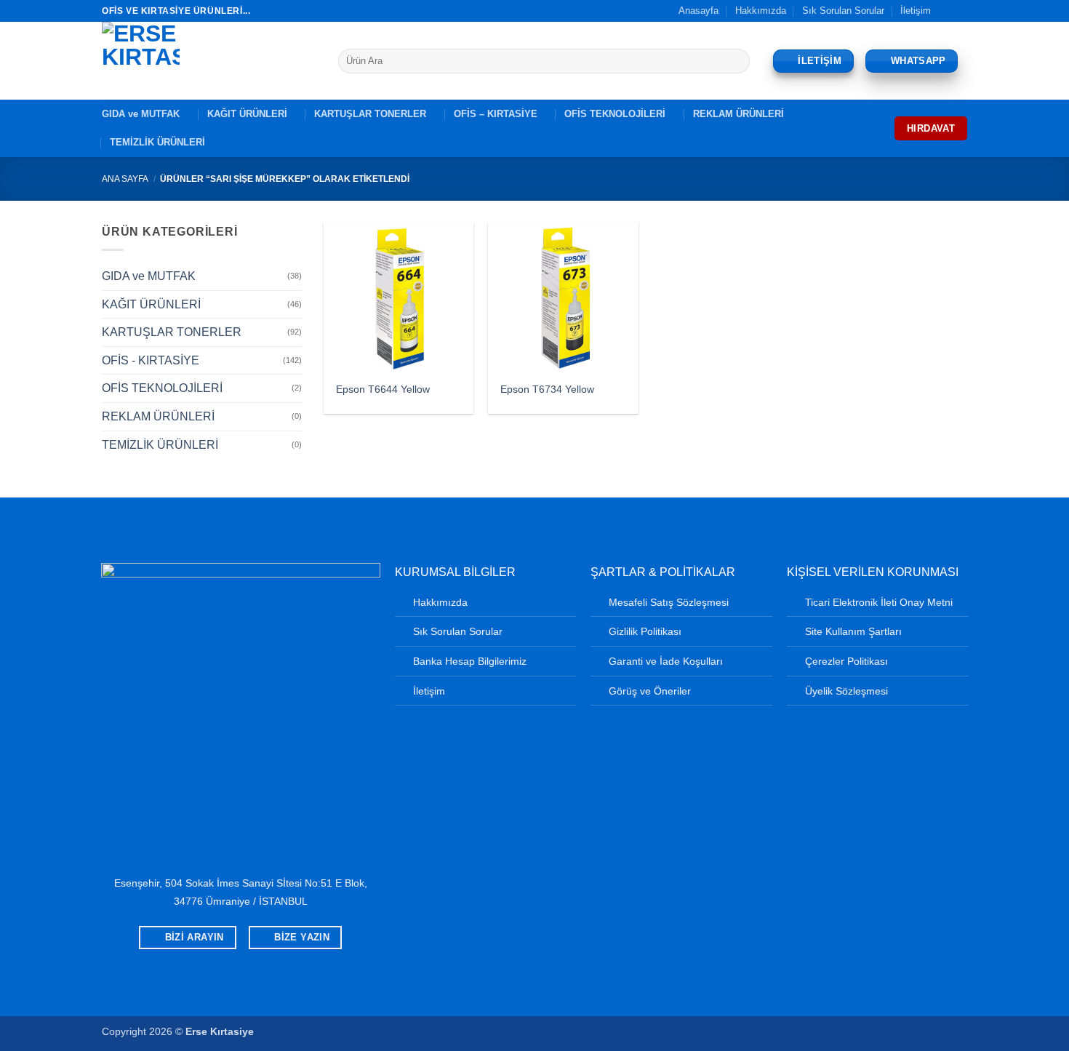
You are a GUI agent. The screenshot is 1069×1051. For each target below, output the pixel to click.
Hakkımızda (760, 10)
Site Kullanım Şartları (853, 631)
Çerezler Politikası (846, 661)
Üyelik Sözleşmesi (846, 691)
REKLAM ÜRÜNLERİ (738, 113)
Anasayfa (698, 10)
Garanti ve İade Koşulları (666, 661)
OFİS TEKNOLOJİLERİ (614, 113)
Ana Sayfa (125, 179)
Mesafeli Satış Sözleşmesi (669, 602)
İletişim (915, 10)
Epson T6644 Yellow (383, 389)
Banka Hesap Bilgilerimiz (470, 661)
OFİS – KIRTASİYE (495, 113)
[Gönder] (736, 61)
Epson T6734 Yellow (547, 389)
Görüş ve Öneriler (650, 691)
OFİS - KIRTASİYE (150, 360)
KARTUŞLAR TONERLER (370, 113)
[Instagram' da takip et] (946, 11)
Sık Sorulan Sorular (843, 10)
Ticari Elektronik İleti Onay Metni (879, 602)
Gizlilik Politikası (645, 631)
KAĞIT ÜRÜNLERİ (247, 113)
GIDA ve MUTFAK (141, 113)
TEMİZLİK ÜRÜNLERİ (157, 142)
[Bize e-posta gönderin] (960, 11)
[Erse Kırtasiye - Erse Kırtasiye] (209, 61)
